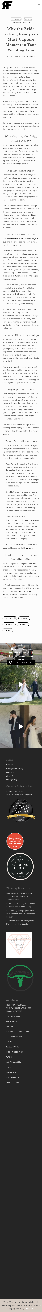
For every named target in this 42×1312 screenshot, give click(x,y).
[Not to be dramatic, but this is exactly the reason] (21, 684)
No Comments (31, 56)
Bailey (10, 56)
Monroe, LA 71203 (13, 1280)
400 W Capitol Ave (13, 1183)
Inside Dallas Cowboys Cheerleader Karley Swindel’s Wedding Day (21, 905)
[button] (39, 5)
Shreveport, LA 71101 (15, 1265)
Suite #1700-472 (13, 1186)
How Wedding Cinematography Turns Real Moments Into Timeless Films (19, 896)
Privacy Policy (11, 780)
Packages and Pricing (14, 768)
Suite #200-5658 (13, 1277)
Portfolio (9, 772)
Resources (28, 19)
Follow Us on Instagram (23, 662)
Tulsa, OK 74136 (13, 1174)
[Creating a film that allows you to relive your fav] (21, 726)
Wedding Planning (21, 22)
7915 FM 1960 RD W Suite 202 (18, 1008)
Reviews (9, 765)
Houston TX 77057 (14, 1100)
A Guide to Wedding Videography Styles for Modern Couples (20, 922)
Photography (16, 19)
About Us (9, 776)
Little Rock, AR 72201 (15, 1189)
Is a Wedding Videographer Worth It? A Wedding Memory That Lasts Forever (20, 913)
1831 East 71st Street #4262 (18, 1171)
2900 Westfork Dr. (13, 1244)
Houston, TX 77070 (14, 1011)
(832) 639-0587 (18, 791)
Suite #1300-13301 (14, 1160)
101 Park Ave (11, 1157)
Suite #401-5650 (13, 1248)
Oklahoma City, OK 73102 (16, 1163)
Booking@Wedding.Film (22, 794)
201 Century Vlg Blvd (15, 1273)
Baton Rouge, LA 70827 (16, 1251)
